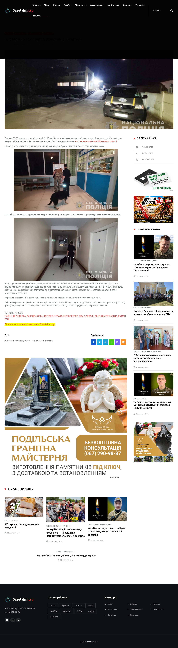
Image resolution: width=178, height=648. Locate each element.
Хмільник (139, 5)
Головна (36, 5)
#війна (79, 611)
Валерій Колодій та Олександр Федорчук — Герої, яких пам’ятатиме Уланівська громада (65, 532)
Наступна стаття (65, 552)
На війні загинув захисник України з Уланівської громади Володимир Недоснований (152, 267)
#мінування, (29, 341)
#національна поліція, (14, 341)
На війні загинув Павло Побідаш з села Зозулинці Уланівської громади (107, 531)
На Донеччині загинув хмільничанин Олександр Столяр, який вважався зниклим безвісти (152, 405)
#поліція (91, 611)
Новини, (8, 521)
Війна (46, 5)
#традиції (65, 606)
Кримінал (127, 5)
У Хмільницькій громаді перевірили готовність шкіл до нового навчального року (152, 358)
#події (90, 606)
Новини (56, 5)
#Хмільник (66, 611)
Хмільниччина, (59, 526)
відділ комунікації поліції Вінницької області (96, 141)
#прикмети (54, 617)
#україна (53, 611)
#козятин (49, 341)
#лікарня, (40, 341)
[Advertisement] (89, 40)
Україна (67, 5)
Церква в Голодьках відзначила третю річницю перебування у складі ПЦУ (153, 312)
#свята (53, 606)
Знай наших (113, 5)
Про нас (36, 16)
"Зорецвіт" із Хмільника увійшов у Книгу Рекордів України (65, 556)
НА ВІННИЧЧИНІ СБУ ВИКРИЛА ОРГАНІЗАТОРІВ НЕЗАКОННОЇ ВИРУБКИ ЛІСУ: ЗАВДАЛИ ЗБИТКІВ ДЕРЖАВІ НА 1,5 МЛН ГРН (65, 317)
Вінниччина (80, 5)
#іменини (78, 606)
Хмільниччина (97, 5)
